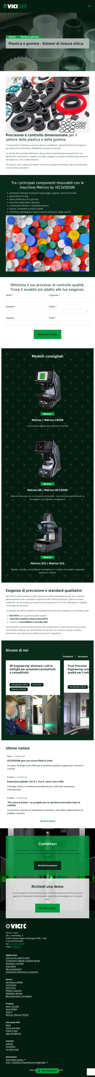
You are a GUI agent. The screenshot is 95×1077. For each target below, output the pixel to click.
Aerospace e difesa (14, 982)
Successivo (83, 656)
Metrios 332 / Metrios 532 (47, 563)
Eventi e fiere (12, 1031)
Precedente (68, 656)
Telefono (10, 318)
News (8, 1025)
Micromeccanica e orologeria (19, 996)
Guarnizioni (11, 966)
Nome (9, 295)
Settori (12, 37)
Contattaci (10, 1046)
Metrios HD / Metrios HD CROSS (47, 490)
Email (52, 318)
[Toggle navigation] (89, 6)
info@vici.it (16, 947)
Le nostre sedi (12, 1049)
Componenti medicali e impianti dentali (23, 961)
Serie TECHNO (12, 1006)
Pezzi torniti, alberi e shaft (17, 958)
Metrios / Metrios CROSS (47, 420)
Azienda (10, 306)
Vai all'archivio (47, 821)
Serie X (9, 1012)
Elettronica (11, 988)
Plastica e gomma (13, 990)
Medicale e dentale (14, 993)
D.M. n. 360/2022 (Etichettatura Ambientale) (26, 1062)
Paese (53, 306)
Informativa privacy (15, 1060)
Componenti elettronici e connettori (22, 972)
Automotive (11, 985)
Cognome (54, 295)
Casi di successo (13, 1028)
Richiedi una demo (47, 908)
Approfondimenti (13, 1033)
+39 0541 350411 (17, 944)
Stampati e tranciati (15, 963)
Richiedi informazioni (47, 865)
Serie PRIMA (11, 1009)
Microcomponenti (14, 969)
